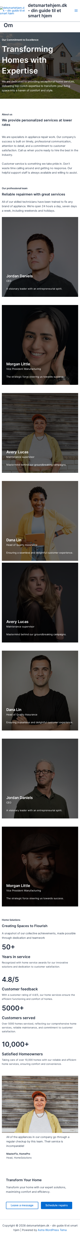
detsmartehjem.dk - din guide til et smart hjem (47, 11)
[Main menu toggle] (76, 10)
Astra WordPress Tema (52, 1230)
